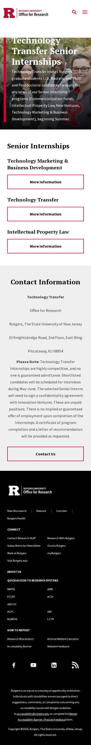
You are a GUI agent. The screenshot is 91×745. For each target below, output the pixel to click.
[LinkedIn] (54, 665)
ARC (49, 611)
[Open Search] (74, 12)
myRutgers (54, 553)
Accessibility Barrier (19, 646)
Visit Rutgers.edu (17, 560)
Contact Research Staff (21, 538)
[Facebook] (13, 665)
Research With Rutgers (60, 538)
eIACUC (12, 604)
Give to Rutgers (56, 545)
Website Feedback (58, 646)
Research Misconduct (20, 639)
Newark (41, 511)
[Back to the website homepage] (26, 13)
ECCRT (11, 596)
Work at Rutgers (16, 553)
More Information (45, 181)
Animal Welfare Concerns (62, 639)
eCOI (50, 596)
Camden (61, 511)
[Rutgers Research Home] (45, 491)
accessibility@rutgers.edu (33, 714)
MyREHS (12, 619)
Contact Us (46, 453)
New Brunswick (16, 511)
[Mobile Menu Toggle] (85, 12)
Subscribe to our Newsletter (24, 545)
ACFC (10, 611)
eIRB (50, 589)
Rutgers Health (16, 518)
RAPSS (11, 589)
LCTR (50, 619)
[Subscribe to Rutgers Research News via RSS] (75, 665)
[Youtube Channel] (33, 665)
